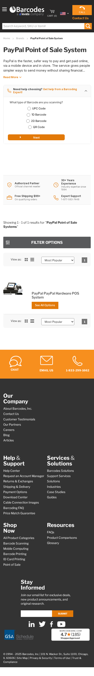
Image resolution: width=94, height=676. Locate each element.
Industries (54, 486)
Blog (6, 435)
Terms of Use (62, 658)
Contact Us (80, 18)
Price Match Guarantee (19, 513)
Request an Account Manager (23, 476)
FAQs (50, 532)
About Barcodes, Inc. (17, 408)
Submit (62, 613)
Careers (8, 430)
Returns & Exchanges (18, 481)
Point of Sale (12, 564)
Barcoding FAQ (13, 508)
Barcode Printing (14, 554)
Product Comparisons (62, 537)
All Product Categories (18, 538)
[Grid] (26, 259)
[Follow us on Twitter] (42, 626)
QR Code (39, 127)
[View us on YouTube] (61, 626)
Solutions (53, 481)
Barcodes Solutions (60, 470)
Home (6, 38)
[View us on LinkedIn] (32, 626)
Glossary (53, 543)
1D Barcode (38, 114)
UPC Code (38, 108)
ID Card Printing (14, 559)
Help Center (11, 470)
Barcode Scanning (16, 543)
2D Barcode (38, 121)
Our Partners (12, 424)
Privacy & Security (41, 658)
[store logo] (26, 11)
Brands (20, 38)
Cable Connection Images (21, 502)
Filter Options (47, 242)
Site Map (22, 658)
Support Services (59, 476)
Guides (52, 497)
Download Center (15, 497)
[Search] (88, 26)
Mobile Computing (15, 548)
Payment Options (15, 492)
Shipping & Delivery (16, 486)
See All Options (45, 305)
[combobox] (46, 26)
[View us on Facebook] (51, 626)
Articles (8, 440)
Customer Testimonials (19, 419)
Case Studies (56, 492)
